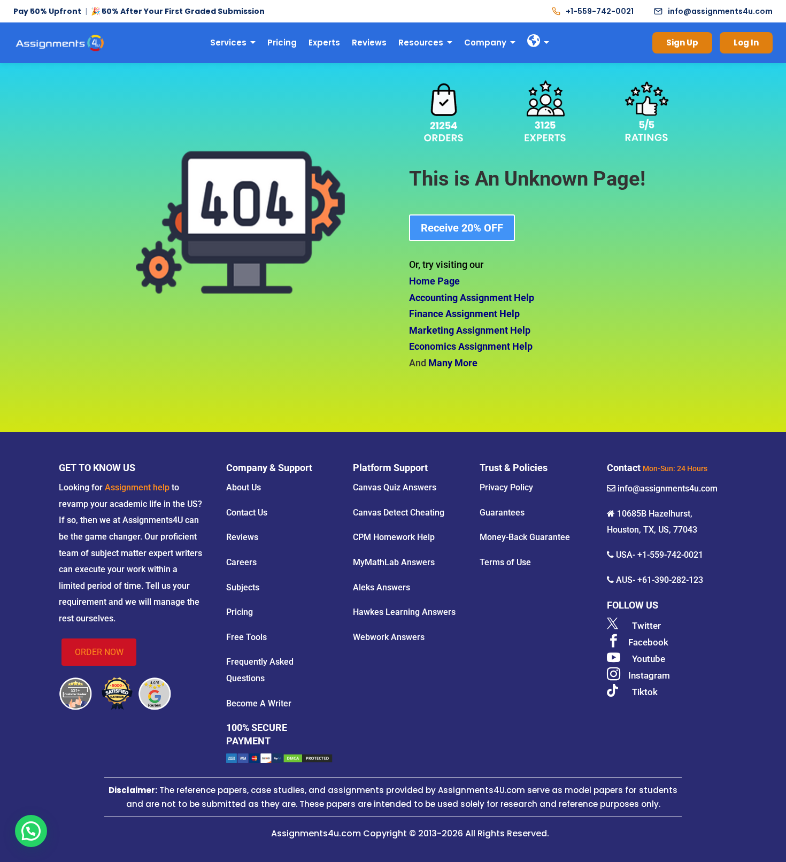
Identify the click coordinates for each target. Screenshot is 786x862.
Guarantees (502, 512)
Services (228, 42)
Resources (420, 42)
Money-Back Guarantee (525, 537)
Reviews (369, 42)
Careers (241, 562)
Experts (324, 42)
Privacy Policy (506, 487)
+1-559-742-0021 (600, 11)
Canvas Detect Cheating (398, 512)
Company (485, 42)
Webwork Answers (389, 637)
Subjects (242, 587)
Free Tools (246, 637)
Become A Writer (258, 703)
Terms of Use (505, 562)
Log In (746, 42)
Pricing (282, 42)
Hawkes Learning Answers (404, 612)
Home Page (434, 281)
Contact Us (246, 512)
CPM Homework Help (394, 537)
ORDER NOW (99, 652)
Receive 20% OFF (462, 227)
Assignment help (137, 487)
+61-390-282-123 (670, 580)
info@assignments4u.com (720, 11)
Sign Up (682, 42)
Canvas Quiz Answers (394, 487)
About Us (243, 487)
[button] (31, 831)
